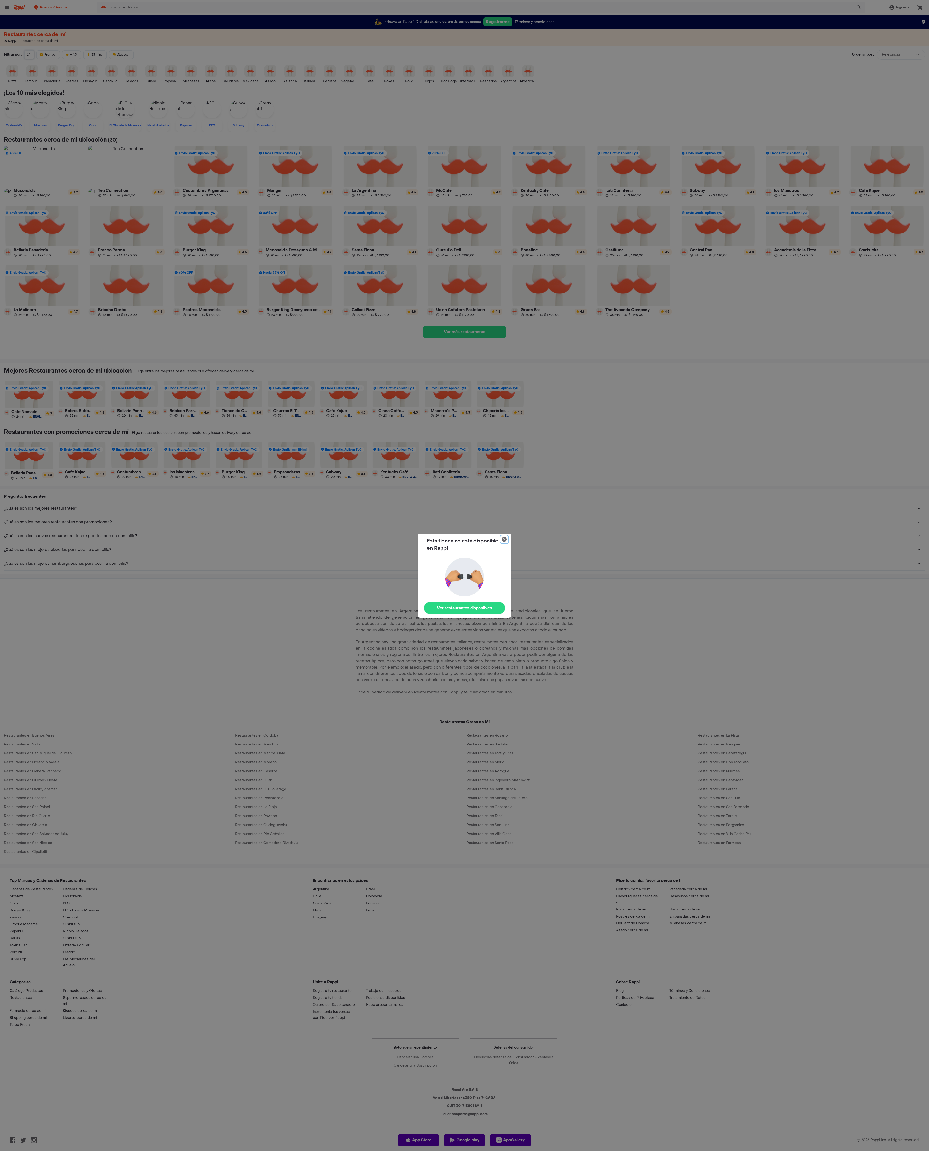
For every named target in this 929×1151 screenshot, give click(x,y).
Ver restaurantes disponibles (464, 607)
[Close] (504, 539)
